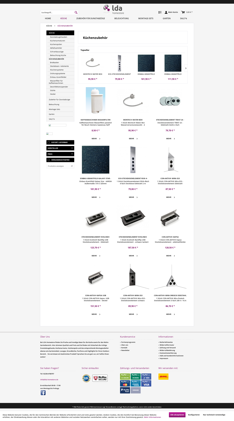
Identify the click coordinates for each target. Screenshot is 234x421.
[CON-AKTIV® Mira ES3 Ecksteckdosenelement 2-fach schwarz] (133, 277)
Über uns (124, 345)
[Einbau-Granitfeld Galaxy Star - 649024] (173, 63)
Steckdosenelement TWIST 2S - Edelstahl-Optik (170, 120)
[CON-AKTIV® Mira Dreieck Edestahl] (170, 277)
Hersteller (53, 148)
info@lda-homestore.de (49, 379)
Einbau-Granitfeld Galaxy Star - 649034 (146, 74)
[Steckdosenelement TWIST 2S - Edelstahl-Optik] (170, 101)
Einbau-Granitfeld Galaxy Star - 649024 (173, 74)
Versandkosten (111, 407)
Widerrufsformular (167, 345)
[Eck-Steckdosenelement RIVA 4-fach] (119, 63)
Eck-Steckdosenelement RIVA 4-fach (119, 74)
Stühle (52, 90)
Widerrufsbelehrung (167, 350)
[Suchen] (76, 12)
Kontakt (124, 348)
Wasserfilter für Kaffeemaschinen (56, 82)
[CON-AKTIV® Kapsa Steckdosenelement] (170, 218)
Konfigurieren (194, 415)
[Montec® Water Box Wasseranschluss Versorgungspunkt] (92, 63)
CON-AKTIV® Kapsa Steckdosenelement (170, 237)
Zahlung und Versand (168, 348)
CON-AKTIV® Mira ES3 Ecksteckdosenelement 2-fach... (170, 178)
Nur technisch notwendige (214, 415)
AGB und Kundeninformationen (171, 356)
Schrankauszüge (56, 51)
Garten (51, 114)
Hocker (53, 94)
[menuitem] (59, 13)
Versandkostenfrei (60, 160)
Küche (52, 33)
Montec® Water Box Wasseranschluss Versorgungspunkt (92, 74)
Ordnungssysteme (57, 73)
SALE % (52, 119)
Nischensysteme (56, 70)
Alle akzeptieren (177, 415)
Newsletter (125, 350)
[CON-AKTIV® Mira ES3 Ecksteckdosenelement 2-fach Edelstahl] (170, 160)
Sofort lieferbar (59, 142)
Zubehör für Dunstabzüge (59, 99)
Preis (50, 154)
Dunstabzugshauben (58, 37)
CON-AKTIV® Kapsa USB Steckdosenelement (95, 295)
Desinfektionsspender (59, 87)
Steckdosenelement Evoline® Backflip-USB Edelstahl (96, 237)
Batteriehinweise (166, 342)
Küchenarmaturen (57, 40)
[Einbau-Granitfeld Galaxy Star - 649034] (146, 63)
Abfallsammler (56, 48)
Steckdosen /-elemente (59, 66)
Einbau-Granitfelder (58, 77)
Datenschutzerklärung (168, 353)
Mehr (94, 138)
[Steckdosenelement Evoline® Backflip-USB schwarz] (133, 218)
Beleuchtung (54, 104)
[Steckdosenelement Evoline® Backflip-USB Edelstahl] (95, 218)
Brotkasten (54, 62)
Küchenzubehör (56, 59)
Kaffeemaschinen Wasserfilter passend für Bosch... (95, 120)
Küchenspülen (56, 44)
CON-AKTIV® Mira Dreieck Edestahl (170, 295)
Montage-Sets (54, 109)
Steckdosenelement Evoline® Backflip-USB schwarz (133, 237)
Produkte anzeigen (56, 166)
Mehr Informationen (152, 417)
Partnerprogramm (128, 342)
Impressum (164, 358)
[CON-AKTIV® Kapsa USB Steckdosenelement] (95, 277)
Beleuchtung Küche (58, 55)
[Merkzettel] (160, 12)
